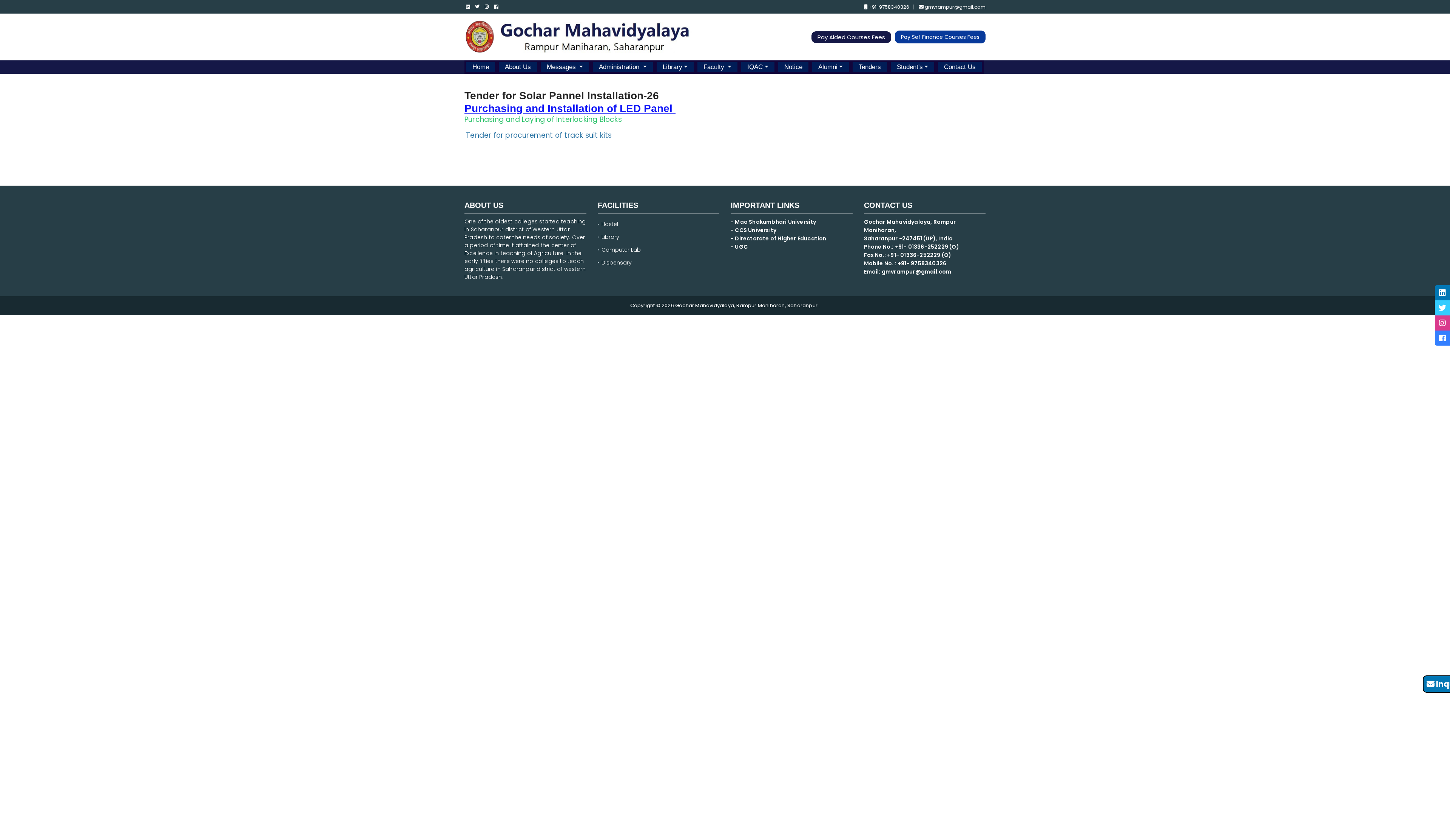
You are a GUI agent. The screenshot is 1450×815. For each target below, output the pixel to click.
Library (672, 67)
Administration (620, 67)
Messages (562, 67)
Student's (910, 67)
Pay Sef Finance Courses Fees (940, 37)
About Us (518, 67)
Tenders (870, 67)
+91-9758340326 (888, 7)
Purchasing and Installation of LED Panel (568, 108)
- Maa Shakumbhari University (774, 222)
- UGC (739, 247)
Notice (793, 67)
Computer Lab (622, 250)
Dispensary (617, 262)
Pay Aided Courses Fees (851, 37)
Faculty (714, 67)
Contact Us (960, 67)
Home (480, 67)
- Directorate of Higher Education (779, 238)
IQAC (755, 67)
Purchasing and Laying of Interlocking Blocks (543, 119)
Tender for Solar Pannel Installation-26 (561, 95)
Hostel (610, 224)
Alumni (828, 67)
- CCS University (753, 230)
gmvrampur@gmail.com (955, 7)
